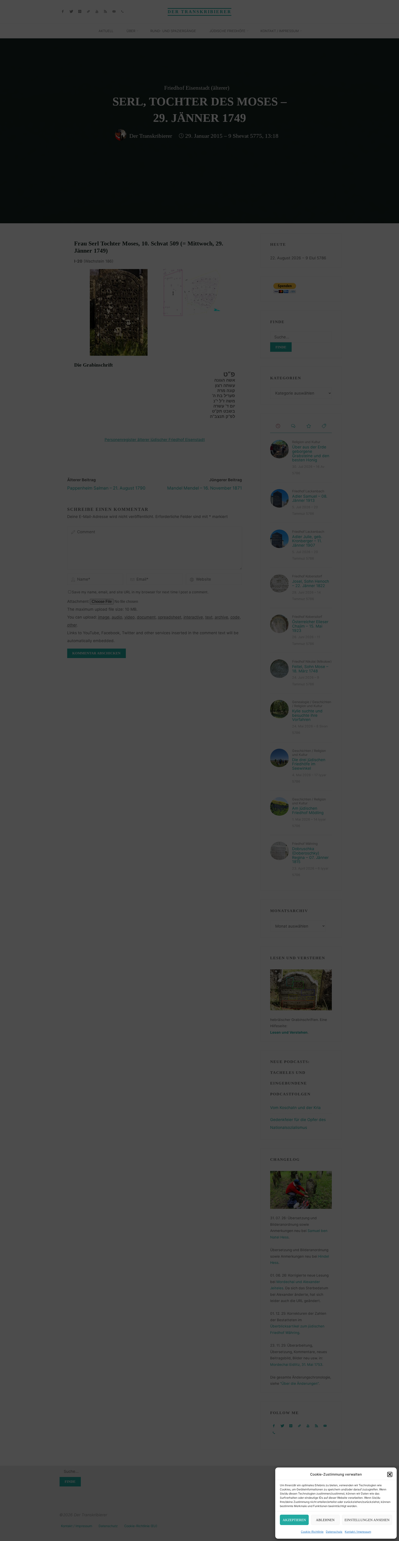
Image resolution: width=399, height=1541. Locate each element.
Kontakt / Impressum (358, 1531)
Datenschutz (334, 1531)
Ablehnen (325, 1520)
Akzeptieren (294, 1520)
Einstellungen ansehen (367, 1520)
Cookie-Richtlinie (312, 1531)
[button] (389, 1474)
